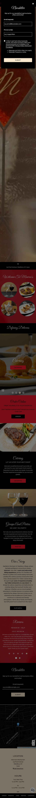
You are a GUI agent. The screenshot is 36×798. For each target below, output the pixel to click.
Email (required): (9, 19)
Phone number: (8, 30)
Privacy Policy (19, 46)
